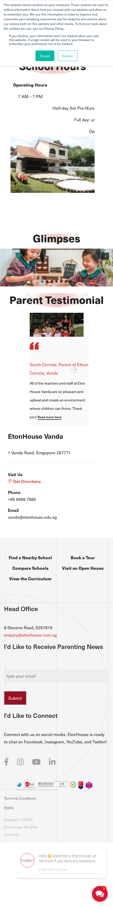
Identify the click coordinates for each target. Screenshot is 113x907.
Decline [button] (67, 55)
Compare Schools (30, 568)
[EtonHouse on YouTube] (36, 761)
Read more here (49, 417)
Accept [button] (45, 55)
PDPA (8, 808)
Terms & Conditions (20, 798)
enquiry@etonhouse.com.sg (30, 635)
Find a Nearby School (30, 557)
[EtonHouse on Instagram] (20, 761)
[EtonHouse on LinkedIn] (52, 761)
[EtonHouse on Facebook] (6, 761)
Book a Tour (83, 557)
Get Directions (26, 481)
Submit (15, 698)
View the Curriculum (30, 578)
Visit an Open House (83, 568)
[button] (105, 256)
